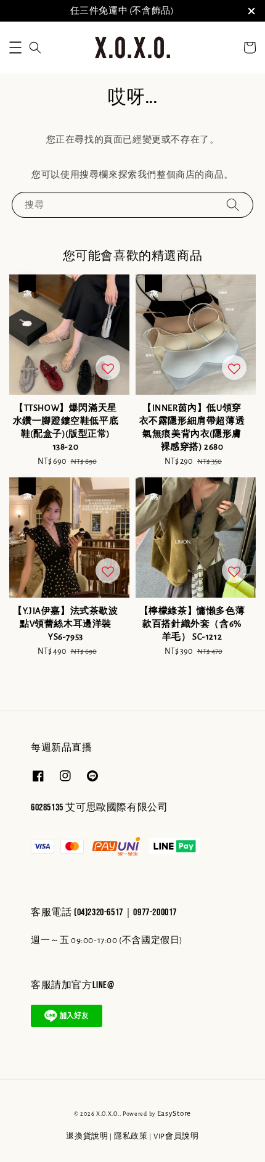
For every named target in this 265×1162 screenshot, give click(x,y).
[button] (15, 47)
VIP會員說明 (176, 1136)
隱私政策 (131, 1136)
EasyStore (174, 1114)
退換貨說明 (87, 1136)
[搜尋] (233, 204)
